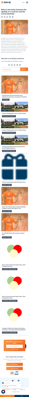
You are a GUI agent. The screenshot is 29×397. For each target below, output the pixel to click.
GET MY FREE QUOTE (14, 346)
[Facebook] (2, 17)
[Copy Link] (12, 17)
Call (22, 396)
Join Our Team (14, 368)
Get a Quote (7, 396)
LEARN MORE (14, 364)
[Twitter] (7, 17)
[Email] (10, 17)
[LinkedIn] (4, 17)
